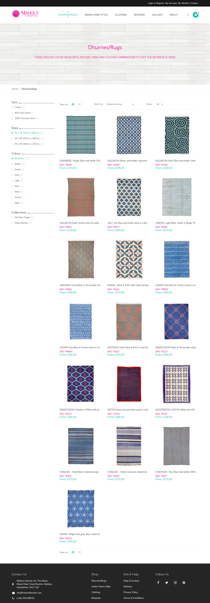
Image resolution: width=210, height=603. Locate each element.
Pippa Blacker (21, 223)
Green (18, 169)
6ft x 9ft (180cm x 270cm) (27, 144)
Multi (17, 192)
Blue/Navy (20, 158)
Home (15, 89)
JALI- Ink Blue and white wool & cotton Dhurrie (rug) (135, 222)
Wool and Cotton (23, 113)
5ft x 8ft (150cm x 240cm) (27, 138)
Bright (17, 164)
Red (17, 186)
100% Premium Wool (25, 118)
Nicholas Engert (22, 217)
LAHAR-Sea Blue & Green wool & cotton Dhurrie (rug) (88, 347)
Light (17, 180)
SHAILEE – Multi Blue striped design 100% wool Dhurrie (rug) (92, 471)
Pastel (18, 197)
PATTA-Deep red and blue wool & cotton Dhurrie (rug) (136, 409)
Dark (17, 203)
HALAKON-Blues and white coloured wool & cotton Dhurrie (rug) (141, 160)
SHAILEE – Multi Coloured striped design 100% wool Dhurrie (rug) (142, 471)
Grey (17, 175)
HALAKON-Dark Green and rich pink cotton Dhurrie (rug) (90, 222)
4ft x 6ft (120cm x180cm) (27, 133)
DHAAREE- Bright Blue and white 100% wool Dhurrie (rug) (91, 160)
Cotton (18, 107)
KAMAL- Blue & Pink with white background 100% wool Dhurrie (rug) (144, 285)
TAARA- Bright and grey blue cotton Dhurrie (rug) (86, 534)
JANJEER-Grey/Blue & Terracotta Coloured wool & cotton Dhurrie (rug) (98, 285)
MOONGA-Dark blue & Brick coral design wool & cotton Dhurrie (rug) (144, 347)
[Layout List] (79, 104)
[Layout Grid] (73, 104)
